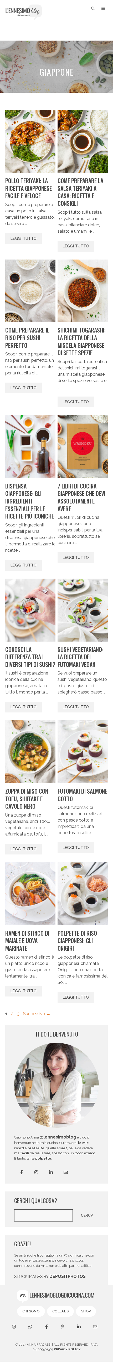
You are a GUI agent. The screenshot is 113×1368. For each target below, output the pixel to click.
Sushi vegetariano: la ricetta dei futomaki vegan (80, 656)
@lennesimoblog (58, 1137)
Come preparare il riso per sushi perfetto (27, 337)
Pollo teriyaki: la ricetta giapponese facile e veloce (28, 188)
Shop (86, 1311)
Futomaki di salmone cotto (82, 795)
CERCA (87, 1215)
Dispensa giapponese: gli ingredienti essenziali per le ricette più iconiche (29, 501)
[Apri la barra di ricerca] (93, 8)
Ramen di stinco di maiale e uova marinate (27, 940)
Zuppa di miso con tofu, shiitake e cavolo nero (26, 798)
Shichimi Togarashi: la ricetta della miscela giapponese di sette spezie (82, 341)
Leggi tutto (24, 238)
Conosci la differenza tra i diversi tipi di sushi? (30, 656)
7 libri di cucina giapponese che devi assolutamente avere (81, 497)
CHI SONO (31, 1311)
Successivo (36, 1013)
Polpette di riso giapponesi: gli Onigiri (77, 940)
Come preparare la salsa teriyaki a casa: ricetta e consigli (80, 191)
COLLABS (60, 1311)
